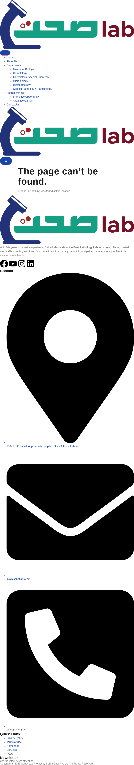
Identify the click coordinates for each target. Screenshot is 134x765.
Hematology (20, 73)
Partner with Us (15, 92)
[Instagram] (22, 264)
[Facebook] (4, 264)
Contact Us (13, 104)
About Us (12, 61)
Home (10, 57)
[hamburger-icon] (5, 53)
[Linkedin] (30, 264)
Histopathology (22, 85)
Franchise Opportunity (26, 96)
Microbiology (20, 81)
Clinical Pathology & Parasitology (32, 88)
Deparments (14, 65)
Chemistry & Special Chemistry (31, 77)
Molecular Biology (23, 69)
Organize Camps (23, 100)
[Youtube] (13, 264)
